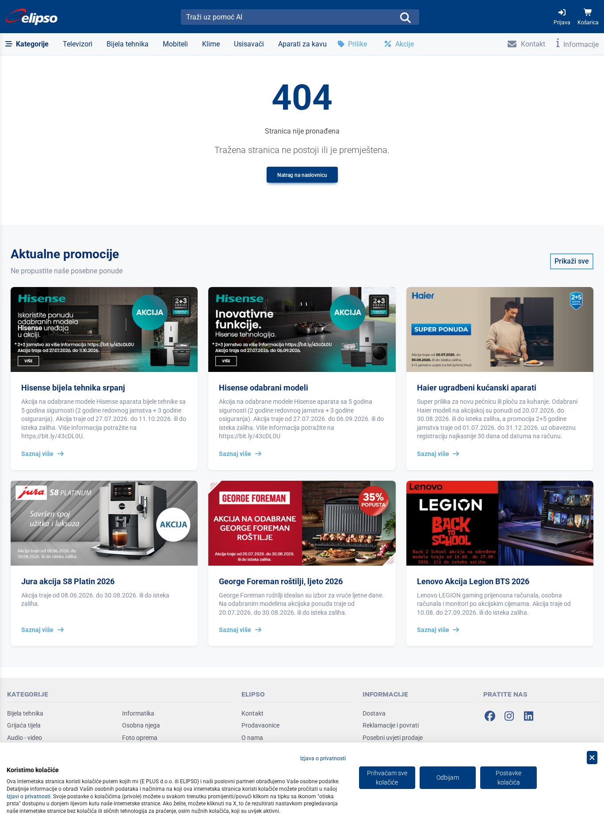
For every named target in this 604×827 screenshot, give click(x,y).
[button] (27, 44)
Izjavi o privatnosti (28, 796)
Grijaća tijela (24, 725)
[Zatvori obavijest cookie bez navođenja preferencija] (592, 758)
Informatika (138, 713)
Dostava (374, 713)
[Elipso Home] (31, 16)
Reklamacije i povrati (391, 725)
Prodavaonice (260, 725)
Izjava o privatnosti (323, 758)
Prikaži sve (571, 261)
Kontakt (252, 713)
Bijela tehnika (25, 713)
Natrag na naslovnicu (302, 175)
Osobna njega (141, 725)
